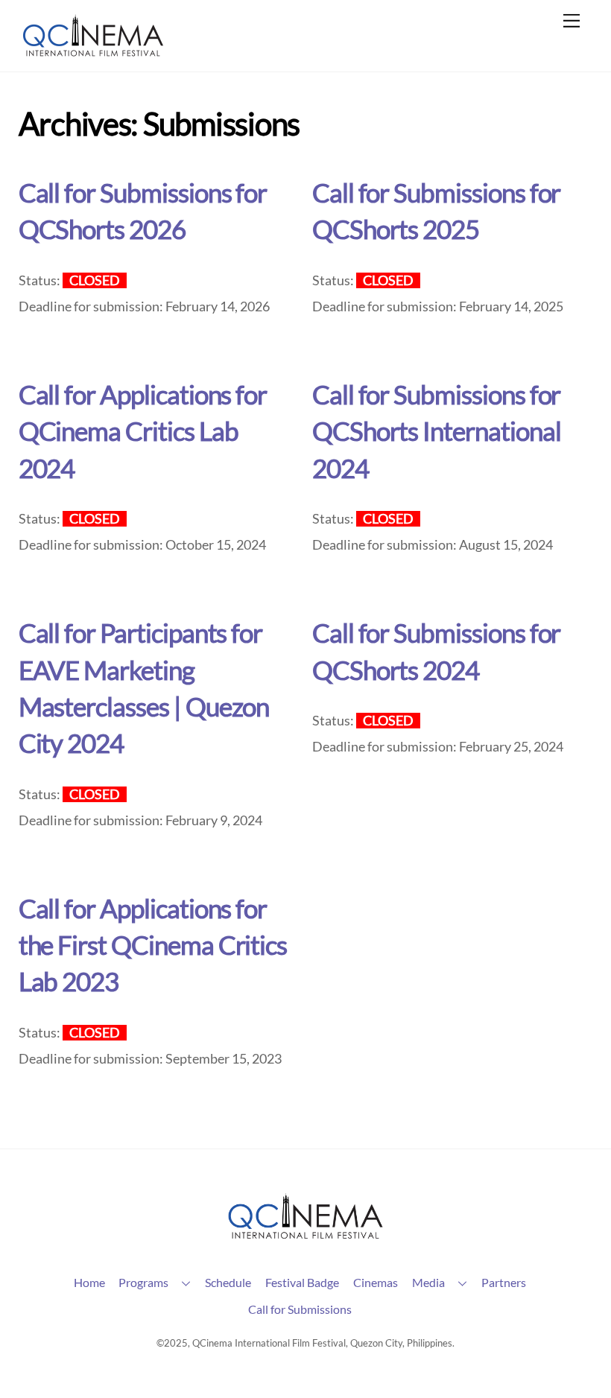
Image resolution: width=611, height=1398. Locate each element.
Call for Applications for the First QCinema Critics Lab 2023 (153, 944)
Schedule (228, 1282)
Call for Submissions (300, 1309)
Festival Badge (302, 1282)
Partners (503, 1282)
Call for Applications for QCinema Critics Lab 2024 (143, 430)
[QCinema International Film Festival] (93, 52)
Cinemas (375, 1282)
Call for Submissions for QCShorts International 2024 (436, 430)
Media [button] (428, 1282)
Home (89, 1282)
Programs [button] (143, 1282)
